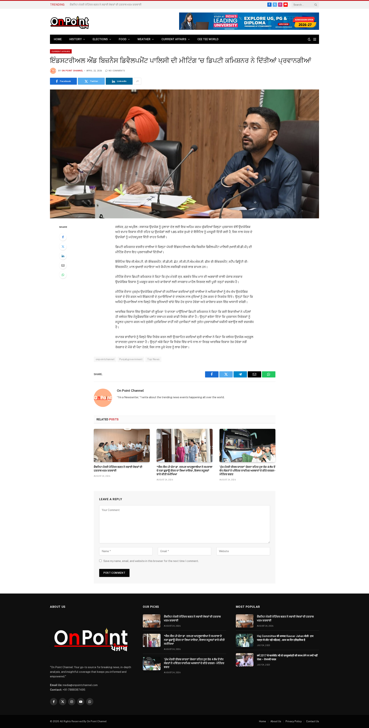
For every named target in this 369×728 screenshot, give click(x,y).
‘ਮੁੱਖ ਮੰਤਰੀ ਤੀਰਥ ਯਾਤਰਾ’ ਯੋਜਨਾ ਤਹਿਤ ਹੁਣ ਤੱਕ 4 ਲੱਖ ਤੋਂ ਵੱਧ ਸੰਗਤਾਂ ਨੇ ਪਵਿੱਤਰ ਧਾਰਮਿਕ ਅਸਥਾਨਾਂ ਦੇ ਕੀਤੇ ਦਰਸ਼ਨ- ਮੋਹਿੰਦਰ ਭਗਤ (247, 470)
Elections (100, 39)
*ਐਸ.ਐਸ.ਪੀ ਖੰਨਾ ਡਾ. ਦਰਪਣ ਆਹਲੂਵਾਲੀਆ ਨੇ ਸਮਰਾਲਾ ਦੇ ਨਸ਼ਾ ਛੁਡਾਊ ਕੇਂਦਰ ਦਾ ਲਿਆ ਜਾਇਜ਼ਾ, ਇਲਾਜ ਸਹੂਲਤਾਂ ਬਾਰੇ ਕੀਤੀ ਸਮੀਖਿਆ (113, 4)
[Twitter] (62, 246)
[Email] (62, 265)
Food (122, 39)
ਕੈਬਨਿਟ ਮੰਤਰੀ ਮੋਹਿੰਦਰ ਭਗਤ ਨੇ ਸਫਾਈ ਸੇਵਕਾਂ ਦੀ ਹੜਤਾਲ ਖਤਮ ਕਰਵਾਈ (118, 468)
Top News (153, 359)
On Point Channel (72, 70)
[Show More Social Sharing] (137, 81)
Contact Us (312, 721)
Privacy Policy (294, 721)
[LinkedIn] (62, 256)
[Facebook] (62, 237)
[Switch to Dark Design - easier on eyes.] (309, 39)
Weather (143, 39)
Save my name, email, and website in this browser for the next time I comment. (151, 561)
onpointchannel (105, 359)
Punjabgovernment (130, 359)
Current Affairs (173, 39)
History (75, 39)
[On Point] (69, 22)
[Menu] (314, 39)
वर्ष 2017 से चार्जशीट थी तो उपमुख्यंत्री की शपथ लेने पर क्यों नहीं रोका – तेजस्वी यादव (287, 657)
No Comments (117, 70)
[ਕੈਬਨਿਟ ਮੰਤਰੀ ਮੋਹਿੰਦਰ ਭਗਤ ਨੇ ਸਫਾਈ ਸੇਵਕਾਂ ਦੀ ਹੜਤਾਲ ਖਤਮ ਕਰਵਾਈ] (122, 445)
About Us (275, 721)
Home (58, 39)
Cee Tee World (208, 39)
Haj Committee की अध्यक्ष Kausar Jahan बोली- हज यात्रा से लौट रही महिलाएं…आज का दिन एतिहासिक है (285, 637)
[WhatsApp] (62, 274)
